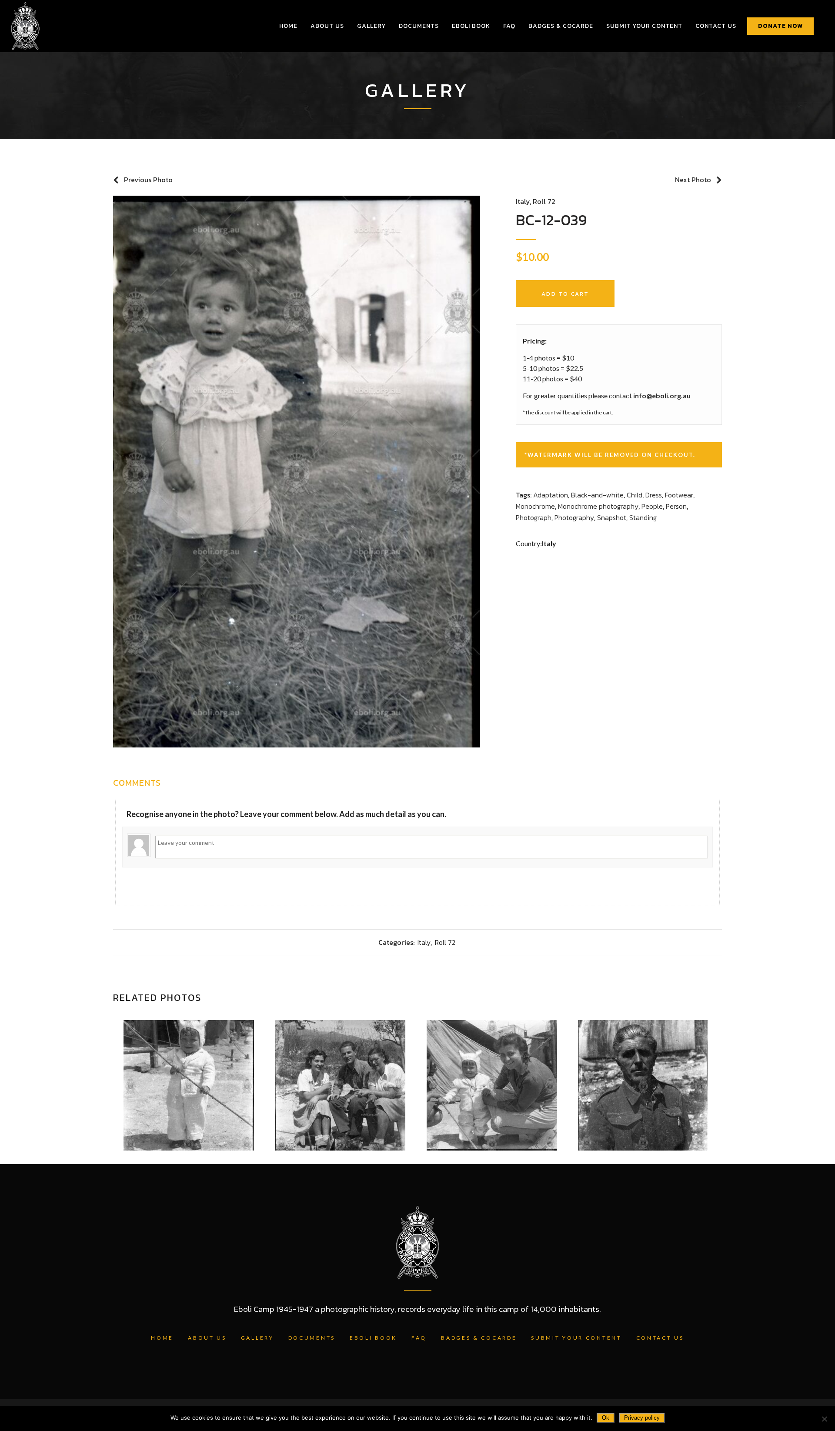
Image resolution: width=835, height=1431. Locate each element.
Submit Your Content (576, 1337)
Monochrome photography (598, 506)
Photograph (533, 517)
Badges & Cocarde (479, 1337)
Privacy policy (642, 1417)
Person (676, 506)
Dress (653, 495)
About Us (207, 1337)
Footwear (679, 495)
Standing (643, 517)
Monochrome (535, 506)
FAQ (419, 1337)
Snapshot (611, 517)
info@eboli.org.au (662, 395)
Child (634, 495)
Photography (574, 517)
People (652, 506)
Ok (605, 1417)
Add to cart (565, 294)
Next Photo (693, 179)
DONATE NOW (780, 25)
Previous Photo (148, 179)
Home (162, 1337)
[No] (824, 1418)
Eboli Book (373, 1337)
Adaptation (550, 495)
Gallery (257, 1337)
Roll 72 (544, 201)
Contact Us (660, 1337)
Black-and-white (597, 495)
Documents (311, 1337)
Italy (523, 201)
